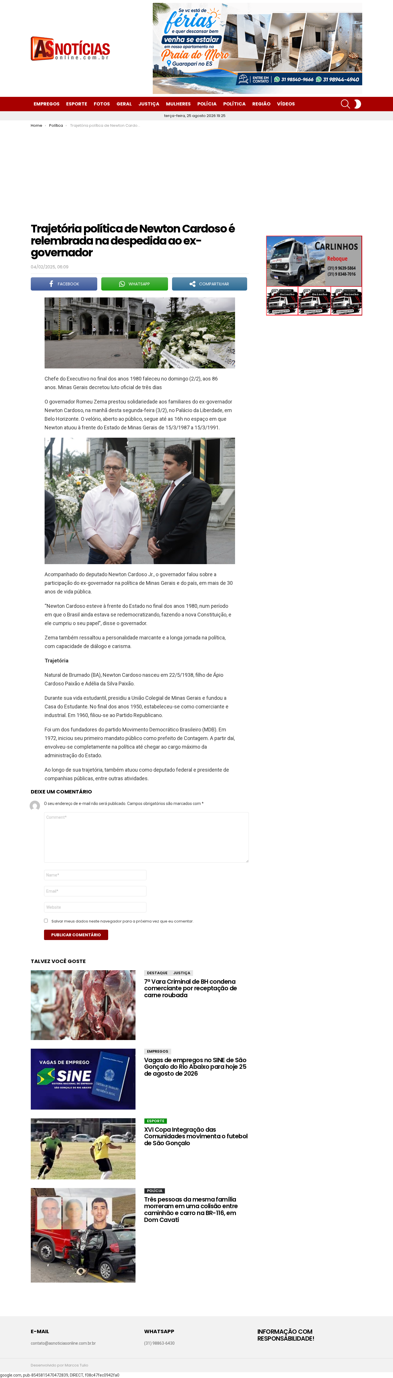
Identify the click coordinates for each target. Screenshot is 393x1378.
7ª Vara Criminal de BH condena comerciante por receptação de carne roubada (190, 988)
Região (261, 104)
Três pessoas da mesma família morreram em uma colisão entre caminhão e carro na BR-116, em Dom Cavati (191, 1209)
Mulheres (178, 104)
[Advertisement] (196, 171)
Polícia (207, 104)
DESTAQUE (157, 973)
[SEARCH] (345, 104)
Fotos (102, 104)
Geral (124, 104)
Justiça (148, 104)
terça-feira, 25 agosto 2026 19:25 (195, 115)
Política (234, 104)
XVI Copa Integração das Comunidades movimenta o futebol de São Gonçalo (196, 1136)
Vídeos (286, 104)
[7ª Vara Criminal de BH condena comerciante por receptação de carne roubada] (83, 1005)
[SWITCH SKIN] (357, 104)
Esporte (76, 104)
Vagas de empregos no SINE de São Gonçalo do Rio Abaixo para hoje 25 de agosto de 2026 (195, 1067)
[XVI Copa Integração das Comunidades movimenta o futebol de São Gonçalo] (83, 1148)
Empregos (47, 104)
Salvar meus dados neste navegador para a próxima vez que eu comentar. (122, 921)
